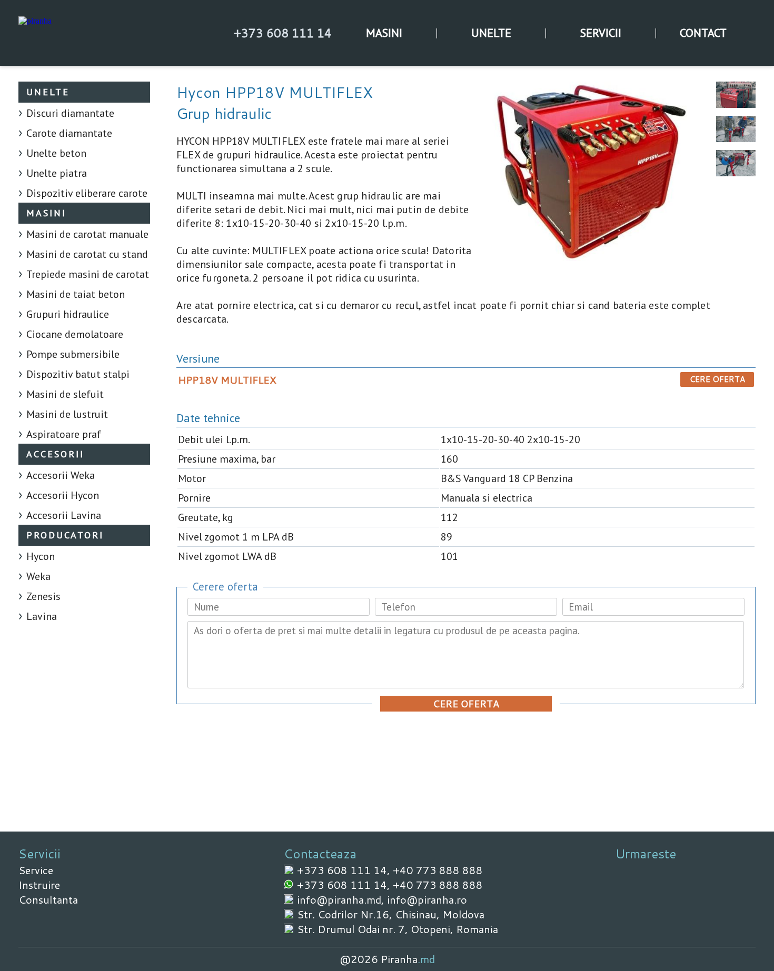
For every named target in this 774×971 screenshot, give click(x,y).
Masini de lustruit (67, 414)
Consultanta (48, 899)
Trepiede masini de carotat (87, 274)
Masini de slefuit (65, 394)
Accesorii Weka (60, 475)
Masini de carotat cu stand (87, 254)
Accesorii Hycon (62, 495)
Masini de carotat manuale (87, 234)
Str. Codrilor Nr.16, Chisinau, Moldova (390, 914)
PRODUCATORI (65, 535)
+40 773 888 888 (438, 870)
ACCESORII (55, 454)
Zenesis (43, 596)
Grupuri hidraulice (67, 314)
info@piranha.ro (427, 899)
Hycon (40, 556)
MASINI (384, 32)
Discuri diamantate (70, 113)
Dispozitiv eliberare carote (86, 193)
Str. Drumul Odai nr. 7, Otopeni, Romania (397, 929)
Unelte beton (56, 153)
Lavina (41, 616)
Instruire (39, 884)
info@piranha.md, (342, 899)
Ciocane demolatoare (74, 334)
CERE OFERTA (717, 379)
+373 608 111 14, (345, 870)
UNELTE (491, 32)
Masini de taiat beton (75, 294)
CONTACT (703, 32)
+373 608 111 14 (283, 33)
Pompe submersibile (73, 354)
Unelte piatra (56, 173)
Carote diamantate (69, 133)
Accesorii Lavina (63, 515)
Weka (38, 576)
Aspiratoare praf (63, 434)
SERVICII (600, 32)
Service (35, 870)
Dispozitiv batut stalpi (78, 374)
